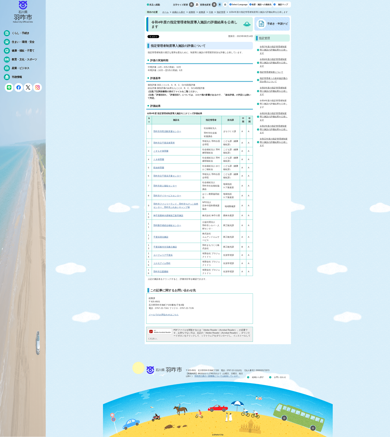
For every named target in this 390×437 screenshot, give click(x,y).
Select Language (239, 4)
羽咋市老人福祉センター (165, 186)
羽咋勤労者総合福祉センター (167, 225)
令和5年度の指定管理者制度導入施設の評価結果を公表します (273, 91)
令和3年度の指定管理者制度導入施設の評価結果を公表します (273, 116)
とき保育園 (158, 159)
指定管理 (221, 12)
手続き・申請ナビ (277, 23)
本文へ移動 (154, 4)
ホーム (165, 12)
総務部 (192, 12)
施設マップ (283, 4)
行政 (211, 12)
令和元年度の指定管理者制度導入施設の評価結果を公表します (273, 142)
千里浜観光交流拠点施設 (165, 247)
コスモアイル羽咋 (161, 263)
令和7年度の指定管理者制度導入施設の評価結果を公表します (273, 49)
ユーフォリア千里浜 (163, 255)
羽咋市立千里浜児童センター (167, 176)
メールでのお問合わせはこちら (164, 314)
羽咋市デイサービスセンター (167, 195)
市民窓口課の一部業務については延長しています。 (217, 376)
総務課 (202, 12)
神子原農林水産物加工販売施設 (168, 215)
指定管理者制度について (271, 72)
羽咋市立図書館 (160, 271)
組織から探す (178, 12)
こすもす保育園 (160, 151)
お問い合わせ (280, 377)
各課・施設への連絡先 (261, 4)
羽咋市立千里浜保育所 (164, 143)
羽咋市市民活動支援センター (167, 131)
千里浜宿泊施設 (160, 237)
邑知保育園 (158, 167)
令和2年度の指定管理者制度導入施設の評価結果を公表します (273, 129)
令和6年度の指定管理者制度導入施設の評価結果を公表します (273, 62)
